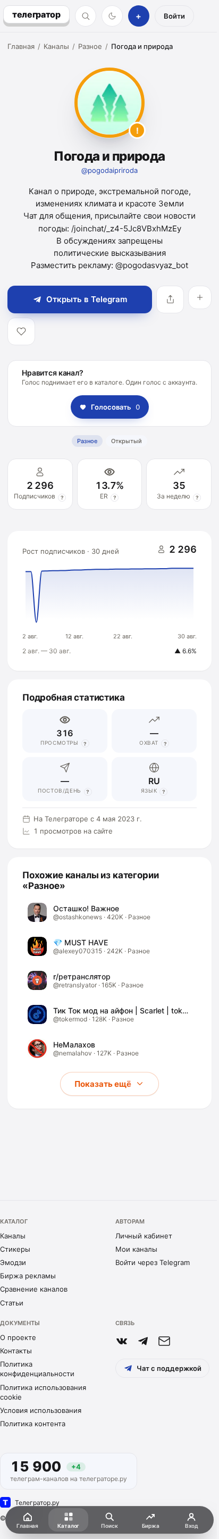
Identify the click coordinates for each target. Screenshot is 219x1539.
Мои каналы (136, 1249)
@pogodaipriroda (109, 170)
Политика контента (32, 1423)
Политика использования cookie (43, 1392)
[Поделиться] (170, 299)
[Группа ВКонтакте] (121, 1341)
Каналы (56, 46)
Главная (21, 46)
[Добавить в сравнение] (200, 297)
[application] (109, 601)
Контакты (16, 1350)
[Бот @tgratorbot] (143, 1341)
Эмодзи (13, 1262)
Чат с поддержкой (169, 1368)
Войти (174, 16)
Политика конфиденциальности (37, 1369)
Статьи (11, 1303)
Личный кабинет (143, 1236)
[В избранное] (21, 331)
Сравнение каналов (34, 1289)
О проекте (18, 1337)
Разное (90, 46)
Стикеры (15, 1249)
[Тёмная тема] (112, 16)
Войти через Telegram (152, 1262)
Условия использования (40, 1410)
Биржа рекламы (28, 1275)
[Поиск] (85, 16)
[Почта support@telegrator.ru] (164, 1341)
